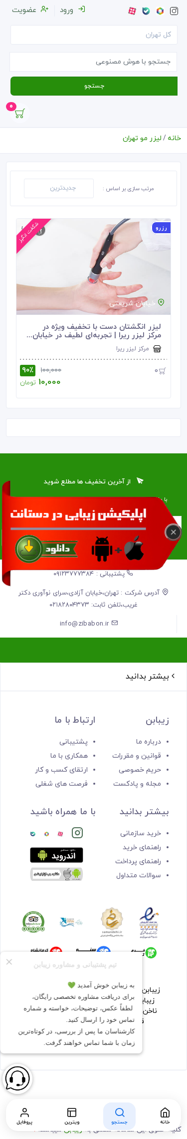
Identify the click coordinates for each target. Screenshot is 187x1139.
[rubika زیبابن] (46, 835)
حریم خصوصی (140, 770)
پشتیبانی (73, 742)
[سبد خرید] (19, 116)
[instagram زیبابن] (77, 835)
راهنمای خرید (142, 847)
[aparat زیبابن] (60, 835)
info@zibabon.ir (85, 624)
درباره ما (148, 742)
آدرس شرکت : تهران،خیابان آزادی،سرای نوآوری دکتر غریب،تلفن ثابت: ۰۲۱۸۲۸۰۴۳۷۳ (90, 599)
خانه (174, 138)
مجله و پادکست (137, 784)
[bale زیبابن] (32, 835)
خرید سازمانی (140, 833)
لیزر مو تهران (142, 138)
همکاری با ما (69, 756)
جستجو (94, 86)
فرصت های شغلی (61, 784)
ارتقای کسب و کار (61, 770)
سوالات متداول (138, 875)
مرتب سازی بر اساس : (128, 189)
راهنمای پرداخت (138, 861)
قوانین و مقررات (136, 756)
